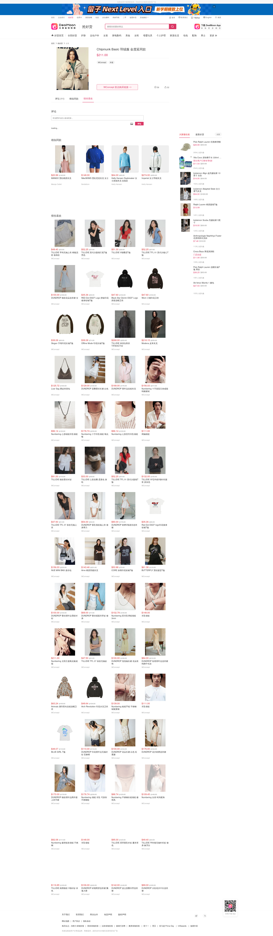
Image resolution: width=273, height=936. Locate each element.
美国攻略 (88, 17)
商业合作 (94, 914)
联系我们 (184, 17)
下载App (196, 17)
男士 (203, 35)
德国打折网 (120, 925)
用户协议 (76, 921)
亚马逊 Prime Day (166, 925)
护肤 (83, 35)
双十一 (146, 925)
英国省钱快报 (92, 925)
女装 (105, 35)
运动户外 (94, 35)
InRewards (182, 925)
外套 (111, 62)
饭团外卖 (133, 17)
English (209, 17)
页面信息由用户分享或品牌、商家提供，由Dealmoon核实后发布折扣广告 (90, 930)
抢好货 (70, 17)
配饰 (194, 35)
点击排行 (61, 17)
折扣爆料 (105, 17)
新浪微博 (196, 916)
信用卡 (79, 17)
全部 (218, 134)
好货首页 (59, 35)
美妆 (128, 35)
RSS (205, 916)
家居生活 (174, 35)
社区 (97, 17)
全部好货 (72, 35)
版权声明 (122, 914)
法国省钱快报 (107, 925)
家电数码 (116, 35)
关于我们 (66, 914)
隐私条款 (87, 921)
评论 (139, 123)
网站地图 (65, 921)
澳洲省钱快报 (134, 925)
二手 (124, 17)
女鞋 (136, 35)
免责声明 (108, 914)
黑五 (154, 925)
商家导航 (116, 17)
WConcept (102, 62)
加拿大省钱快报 (77, 925)
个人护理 (161, 35)
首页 (53, 17)
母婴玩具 (147, 35)
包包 (185, 35)
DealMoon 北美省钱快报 (63, 25)
